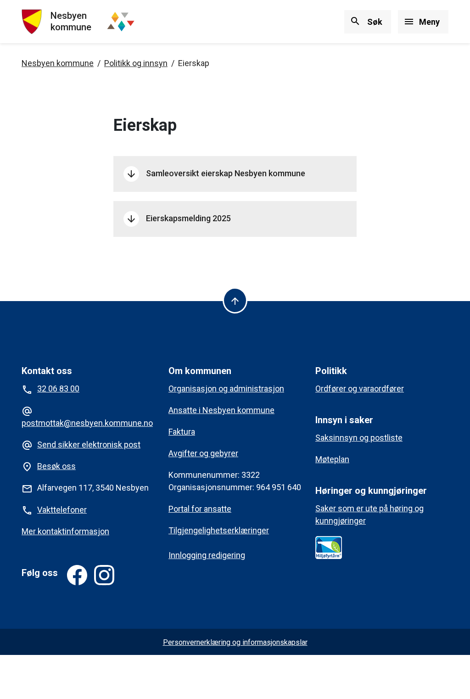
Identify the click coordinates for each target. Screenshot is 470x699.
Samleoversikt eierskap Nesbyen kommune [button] (215, 173)
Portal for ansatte (199, 509)
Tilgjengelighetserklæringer (218, 530)
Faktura (181, 431)
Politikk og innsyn (136, 63)
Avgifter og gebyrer (203, 453)
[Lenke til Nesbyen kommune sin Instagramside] (104, 575)
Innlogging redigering (206, 555)
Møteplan (332, 459)
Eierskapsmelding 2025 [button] (178, 218)
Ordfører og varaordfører (359, 388)
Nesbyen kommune (58, 63)
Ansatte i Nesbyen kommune (221, 410)
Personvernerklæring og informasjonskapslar (235, 642)
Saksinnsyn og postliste (359, 437)
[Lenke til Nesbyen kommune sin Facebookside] (77, 575)
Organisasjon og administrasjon (226, 388)
